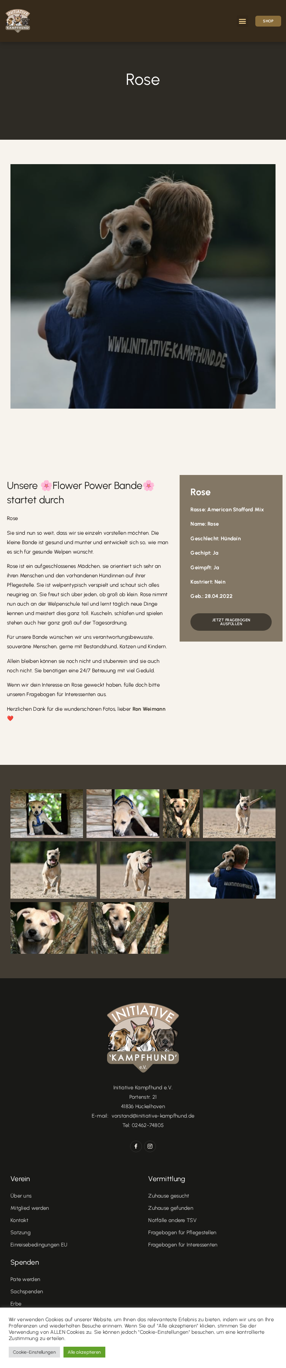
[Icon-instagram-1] (150, 1147)
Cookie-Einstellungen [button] (34, 1352)
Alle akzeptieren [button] (84, 1352)
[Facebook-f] (136, 1147)
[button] (242, 21)
